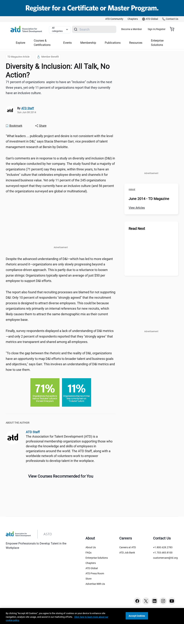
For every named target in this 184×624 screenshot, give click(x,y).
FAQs (88, 552)
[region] (92, 616)
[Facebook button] (137, 601)
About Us (91, 547)
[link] (114, 19)
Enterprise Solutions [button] (157, 43)
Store (88, 578)
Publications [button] (113, 42)
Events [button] (67, 42)
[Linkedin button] (154, 601)
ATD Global (92, 568)
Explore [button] (20, 42)
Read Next (137, 228)
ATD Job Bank (127, 552)
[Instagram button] (163, 601)
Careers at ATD (127, 547)
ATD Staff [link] (27, 108)
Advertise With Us (95, 583)
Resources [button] (135, 42)
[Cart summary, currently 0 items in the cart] (173, 29)
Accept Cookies (137, 615)
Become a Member (131, 29)
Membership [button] (88, 42)
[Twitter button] (146, 601)
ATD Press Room (95, 573)
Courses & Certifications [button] (42, 43)
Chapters (91, 563)
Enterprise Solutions (97, 557)
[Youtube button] (171, 601)
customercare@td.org (165, 557)
